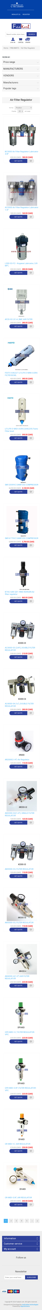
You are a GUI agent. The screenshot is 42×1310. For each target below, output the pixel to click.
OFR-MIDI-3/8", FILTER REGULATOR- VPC (20, 1089)
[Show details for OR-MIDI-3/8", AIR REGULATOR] (22, 1181)
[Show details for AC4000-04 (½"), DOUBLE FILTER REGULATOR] (22, 687)
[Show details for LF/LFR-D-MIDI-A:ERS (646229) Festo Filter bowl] (22, 412)
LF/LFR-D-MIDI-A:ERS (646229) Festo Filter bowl (21, 430)
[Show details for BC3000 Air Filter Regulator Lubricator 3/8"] (22, 135)
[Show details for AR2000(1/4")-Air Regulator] (22, 743)
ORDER (27, 42)
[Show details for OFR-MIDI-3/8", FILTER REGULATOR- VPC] (22, 1071)
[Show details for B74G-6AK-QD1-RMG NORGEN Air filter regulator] (22, 575)
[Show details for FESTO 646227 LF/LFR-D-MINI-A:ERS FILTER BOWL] (22, 356)
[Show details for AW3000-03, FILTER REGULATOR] (22, 852)
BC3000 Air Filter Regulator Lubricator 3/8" (21, 152)
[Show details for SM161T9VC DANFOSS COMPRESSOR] (22, 521)
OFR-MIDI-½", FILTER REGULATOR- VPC (20, 1033)
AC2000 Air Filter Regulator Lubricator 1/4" (21, 208)
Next (32, 1221)
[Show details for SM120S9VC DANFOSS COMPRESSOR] (22, 468)
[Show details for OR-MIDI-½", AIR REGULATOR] (22, 1127)
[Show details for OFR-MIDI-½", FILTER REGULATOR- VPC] (22, 1015)
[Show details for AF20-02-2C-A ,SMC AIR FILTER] (22, 302)
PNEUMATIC (14, 48)
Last (37, 1221)
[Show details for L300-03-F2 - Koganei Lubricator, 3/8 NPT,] (22, 246)
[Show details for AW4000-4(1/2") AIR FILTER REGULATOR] (22, 959)
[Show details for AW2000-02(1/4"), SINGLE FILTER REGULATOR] (22, 796)
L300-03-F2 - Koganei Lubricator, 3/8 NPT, (21, 264)
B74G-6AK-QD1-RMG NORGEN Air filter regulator (19, 593)
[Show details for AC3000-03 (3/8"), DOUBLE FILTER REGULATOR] (22, 631)
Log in (12, 42)
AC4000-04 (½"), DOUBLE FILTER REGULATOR (19, 704)
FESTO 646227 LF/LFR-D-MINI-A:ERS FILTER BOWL (21, 374)
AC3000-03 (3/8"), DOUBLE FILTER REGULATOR (20, 648)
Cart (20, 42)
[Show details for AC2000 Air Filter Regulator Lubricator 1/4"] (22, 191)
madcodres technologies (30, 1304)
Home (6, 48)
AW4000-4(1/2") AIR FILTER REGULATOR (17, 977)
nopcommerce (25, 1306)
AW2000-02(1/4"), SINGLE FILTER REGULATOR (19, 814)
